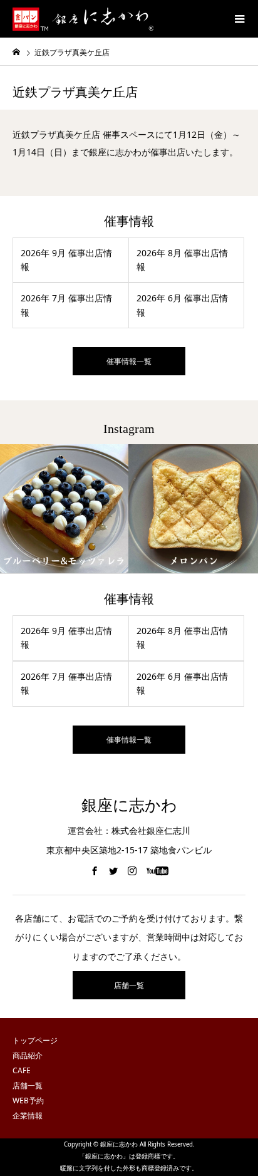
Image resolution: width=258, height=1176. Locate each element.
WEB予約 (28, 1100)
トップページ (35, 1040)
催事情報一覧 (129, 361)
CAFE (22, 1070)
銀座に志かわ (129, 805)
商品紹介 (28, 1055)
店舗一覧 (129, 985)
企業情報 (28, 1115)
